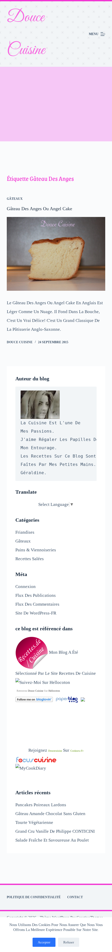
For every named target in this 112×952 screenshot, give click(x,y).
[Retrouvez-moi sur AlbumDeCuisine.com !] (83, 699)
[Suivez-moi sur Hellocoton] (42, 682)
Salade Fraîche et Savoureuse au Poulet (52, 840)
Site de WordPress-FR (35, 613)
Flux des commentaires (37, 604)
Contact (75, 897)
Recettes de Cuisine (77, 673)
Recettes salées (29, 558)
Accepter (44, 942)
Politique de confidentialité (34, 897)
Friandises (24, 532)
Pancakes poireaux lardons (40, 804)
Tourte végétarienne (34, 822)
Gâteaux (15, 199)
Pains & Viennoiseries (35, 549)
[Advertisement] (56, 104)
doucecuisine (55, 750)
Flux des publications (35, 595)
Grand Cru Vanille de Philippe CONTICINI (55, 831)
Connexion (25, 586)
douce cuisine (35, 690)
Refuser (68, 942)
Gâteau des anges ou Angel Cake (39, 208)
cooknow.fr (76, 750)
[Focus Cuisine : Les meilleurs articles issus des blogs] (36, 759)
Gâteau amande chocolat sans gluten (50, 813)
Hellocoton (54, 690)
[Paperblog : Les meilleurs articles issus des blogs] (67, 699)
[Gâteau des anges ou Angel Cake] (56, 254)
